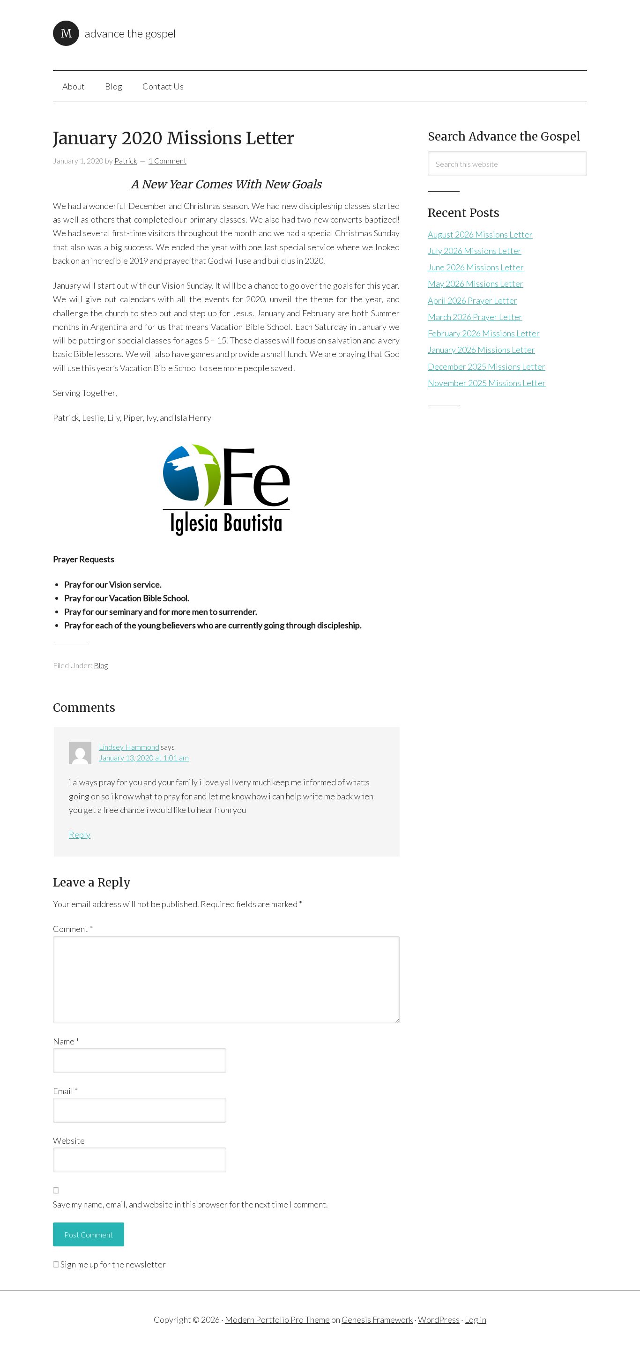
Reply (79, 834)
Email (65, 1091)
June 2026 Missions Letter (476, 267)
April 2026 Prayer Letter (472, 300)
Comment (73, 929)
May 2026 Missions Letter (475, 283)
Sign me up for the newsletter (112, 1264)
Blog (101, 665)
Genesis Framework (377, 1319)
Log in (475, 1319)
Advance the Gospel (130, 33)
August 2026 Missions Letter (480, 234)
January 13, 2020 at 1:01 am (144, 757)
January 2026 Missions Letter (481, 349)
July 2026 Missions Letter (474, 251)
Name (66, 1041)
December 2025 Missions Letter (486, 366)
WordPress (439, 1319)
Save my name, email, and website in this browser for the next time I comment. (190, 1204)
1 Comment (167, 160)
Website (69, 1140)
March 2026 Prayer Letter (475, 317)
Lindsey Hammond (129, 746)
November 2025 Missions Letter (487, 383)
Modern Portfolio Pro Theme (277, 1319)
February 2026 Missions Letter (484, 333)
